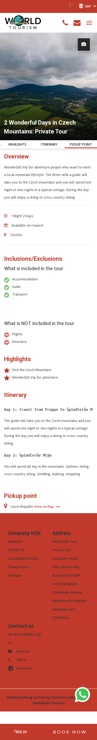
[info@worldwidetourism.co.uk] (77, 22)
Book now (70, 731)
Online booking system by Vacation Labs (41, 697)
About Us (15, 541)
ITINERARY (49, 144)
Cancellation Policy (23, 558)
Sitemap (14, 575)
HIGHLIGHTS (17, 144)
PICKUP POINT (81, 144)
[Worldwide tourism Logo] (23, 22)
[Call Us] (65, 22)
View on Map (44, 506)
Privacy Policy (19, 567)
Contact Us (16, 550)
